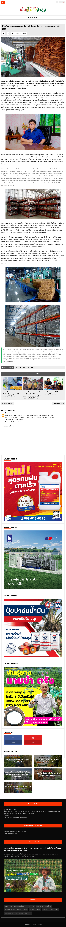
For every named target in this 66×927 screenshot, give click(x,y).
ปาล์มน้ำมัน (48, 906)
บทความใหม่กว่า (8, 403)
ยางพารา (24, 33)
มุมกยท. (20, 33)
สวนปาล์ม (45, 909)
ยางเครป (32, 909)
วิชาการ (38, 909)
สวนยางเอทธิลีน (54, 909)
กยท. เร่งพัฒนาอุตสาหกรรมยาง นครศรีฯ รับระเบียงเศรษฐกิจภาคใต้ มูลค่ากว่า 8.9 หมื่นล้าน (12, 394)
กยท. (11, 906)
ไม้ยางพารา (28, 913)
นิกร (6, 413)
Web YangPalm (38, 924)
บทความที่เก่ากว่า (57, 403)
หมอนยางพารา (9, 913)
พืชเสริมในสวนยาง (10, 909)
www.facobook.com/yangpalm (18, 817)
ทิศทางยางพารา (30, 906)
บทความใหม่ (39, 906)
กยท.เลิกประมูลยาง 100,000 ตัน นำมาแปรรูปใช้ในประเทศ (53, 393)
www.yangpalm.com (15, 815)
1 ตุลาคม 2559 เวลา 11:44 (13, 422)
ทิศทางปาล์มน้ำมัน (19, 906)
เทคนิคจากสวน (19, 913)
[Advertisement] (33, 440)
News (6, 906)
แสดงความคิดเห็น (8, 426)
